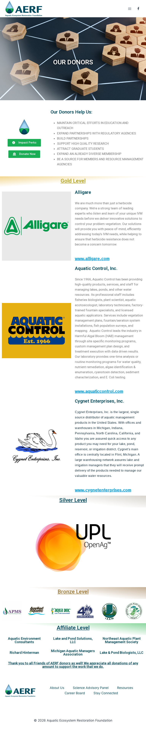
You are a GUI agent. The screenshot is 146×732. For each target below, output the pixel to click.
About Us (57, 688)
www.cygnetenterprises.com (103, 490)
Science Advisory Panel (91, 688)
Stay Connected (106, 693)
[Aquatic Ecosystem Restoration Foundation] (24, 8)
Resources (125, 688)
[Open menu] (129, 9)
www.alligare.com (92, 258)
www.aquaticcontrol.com (99, 391)
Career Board (75, 693)
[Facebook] (138, 9)
